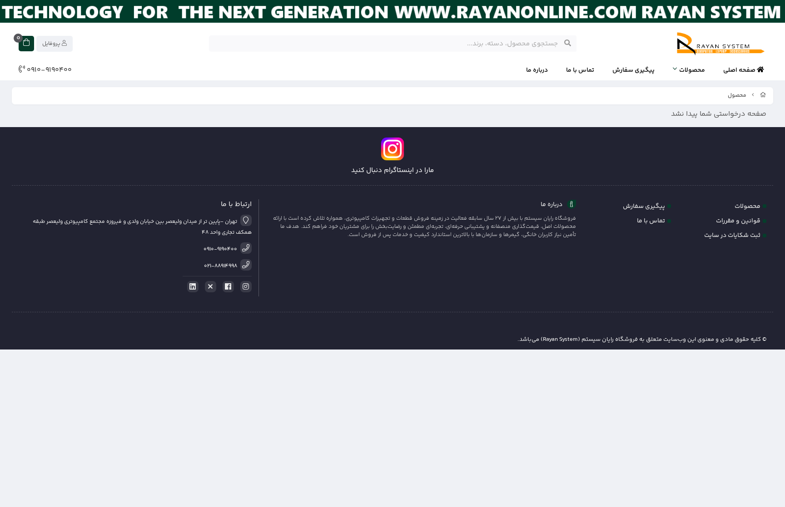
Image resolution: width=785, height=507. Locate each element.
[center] (567, 43)
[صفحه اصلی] (763, 95)
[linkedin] (191, 287)
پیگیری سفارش (633, 70)
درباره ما (537, 70)
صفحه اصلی (740, 70)
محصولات (692, 70)
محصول (737, 95)
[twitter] (209, 287)
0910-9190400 (48, 70)
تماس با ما (580, 70)
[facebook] (226, 287)
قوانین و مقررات (738, 221)
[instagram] (244, 287)
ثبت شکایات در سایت (732, 236)
